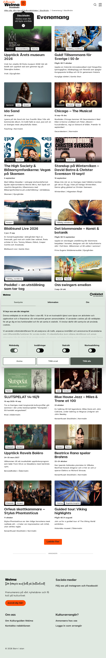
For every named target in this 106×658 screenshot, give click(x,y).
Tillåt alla (87, 361)
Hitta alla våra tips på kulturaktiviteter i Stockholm (26, 10)
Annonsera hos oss (66, 620)
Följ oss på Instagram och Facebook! (77, 585)
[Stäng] (23, 25)
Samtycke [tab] (18, 302)
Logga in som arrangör (69, 625)
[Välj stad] (23, 3)
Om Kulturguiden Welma (19, 620)
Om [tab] (87, 302)
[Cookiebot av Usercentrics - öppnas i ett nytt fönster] (91, 295)
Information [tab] (53, 302)
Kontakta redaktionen (17, 625)
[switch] (40, 350)
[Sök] (95, 4)
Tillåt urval (53, 361)
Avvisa (19, 361)
